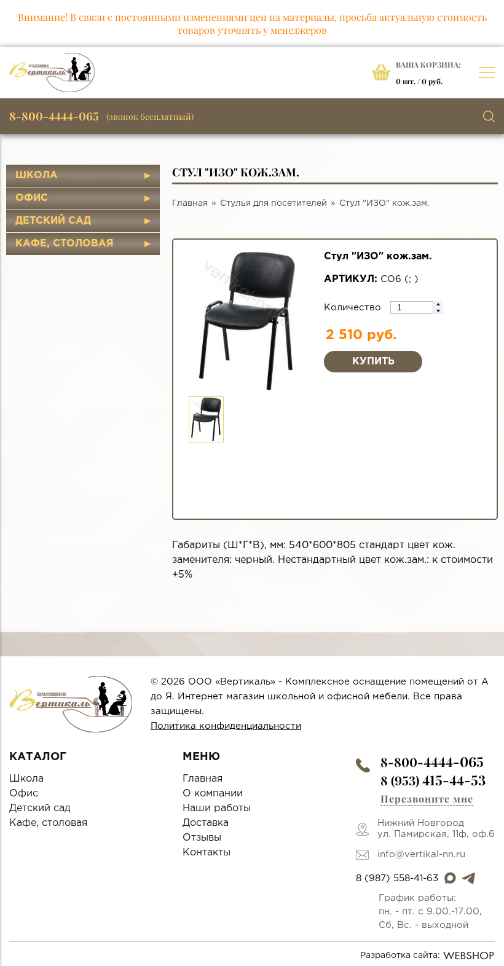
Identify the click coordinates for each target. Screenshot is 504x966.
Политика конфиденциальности (226, 726)
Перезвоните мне (426, 798)
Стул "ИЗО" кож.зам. (384, 203)
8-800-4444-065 (54, 116)
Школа (36, 175)
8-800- (432, 761)
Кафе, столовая (64, 243)
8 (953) (433, 780)
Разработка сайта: (400, 955)
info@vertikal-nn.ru (421, 854)
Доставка (206, 823)
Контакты (206, 852)
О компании (213, 793)
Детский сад (53, 221)
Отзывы (202, 837)
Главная (190, 203)
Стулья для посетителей (273, 203)
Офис (31, 198)
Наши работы (217, 808)
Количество (354, 308)
